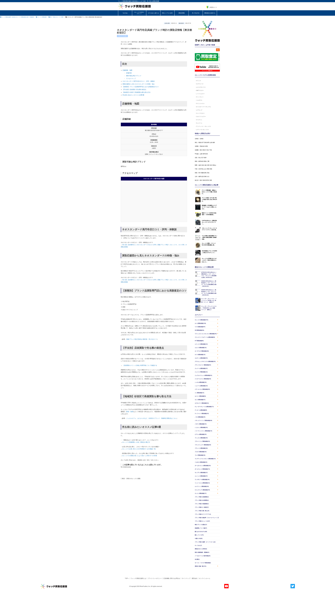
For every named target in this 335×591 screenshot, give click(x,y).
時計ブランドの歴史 (201, 524)
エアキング (199, 110)
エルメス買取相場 (200, 347)
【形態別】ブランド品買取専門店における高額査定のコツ (140, 86)
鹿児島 (207, 180)
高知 (208, 172)
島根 (211, 169)
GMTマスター (200, 90)
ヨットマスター (200, 113)
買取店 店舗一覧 (200, 566)
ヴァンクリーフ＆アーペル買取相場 (205, 337)
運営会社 (194, 578)
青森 (199, 142)
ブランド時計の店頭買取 (202, 497)
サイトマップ (186, 578)
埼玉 (207, 150)
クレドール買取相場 (201, 368)
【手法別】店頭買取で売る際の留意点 (134, 89)
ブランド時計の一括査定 (202, 507)
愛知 (205, 161)
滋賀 (199, 165)
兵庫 (208, 165)
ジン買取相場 (199, 392)
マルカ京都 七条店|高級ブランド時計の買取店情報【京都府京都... (209, 237)
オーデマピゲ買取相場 (202, 351)
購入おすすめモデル (201, 531)
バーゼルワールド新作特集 (202, 555)
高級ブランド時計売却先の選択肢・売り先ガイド (141, 339)
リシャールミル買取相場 (202, 483)
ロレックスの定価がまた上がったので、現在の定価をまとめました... (209, 260)
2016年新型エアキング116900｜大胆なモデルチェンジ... (209, 251)
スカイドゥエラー (201, 116)
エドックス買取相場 (201, 344)
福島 (213, 142)
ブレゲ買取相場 (200, 455)
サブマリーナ (199, 83)
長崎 (205, 176)
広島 (199, 169)
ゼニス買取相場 (200, 399)
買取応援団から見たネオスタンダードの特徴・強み (138, 84)
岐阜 (202, 161)
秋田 (208, 142)
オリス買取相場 (200, 354)
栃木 (203, 146)
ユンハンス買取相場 (201, 476)
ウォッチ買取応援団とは (138, 578)
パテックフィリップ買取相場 (203, 420)
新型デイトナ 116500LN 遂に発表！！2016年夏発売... (209, 213)
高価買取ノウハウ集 (201, 528)
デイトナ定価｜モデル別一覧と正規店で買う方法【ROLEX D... (209, 199)
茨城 (201, 146)
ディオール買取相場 (201, 410)
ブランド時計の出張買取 (202, 500)
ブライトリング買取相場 (202, 441)
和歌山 (214, 165)
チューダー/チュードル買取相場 (204, 406)
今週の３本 (198, 538)
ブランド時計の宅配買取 (202, 503)
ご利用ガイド (213, 7)
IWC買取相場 (199, 330)
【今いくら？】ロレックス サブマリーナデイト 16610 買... (209, 229)
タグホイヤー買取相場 (202, 403)
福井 (205, 157)
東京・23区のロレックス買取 (131, 478)
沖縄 (210, 180)
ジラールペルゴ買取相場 (202, 389)
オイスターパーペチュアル (203, 106)
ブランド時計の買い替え (202, 510)
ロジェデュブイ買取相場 (202, 490)
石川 (202, 157)
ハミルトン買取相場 (201, 427)
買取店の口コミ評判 (201, 548)
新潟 (206, 154)
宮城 (205, 142)
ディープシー (199, 97)
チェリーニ (199, 123)
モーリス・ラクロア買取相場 (203, 562)
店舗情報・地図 (127, 70)
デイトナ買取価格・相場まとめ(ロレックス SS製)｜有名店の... (209, 192)
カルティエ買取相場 (201, 358)
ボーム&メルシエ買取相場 (203, 465)
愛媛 (202, 172)
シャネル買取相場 (200, 382)
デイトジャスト (200, 103)
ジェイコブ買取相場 (201, 372)
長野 (203, 154)
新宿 (127, 411)
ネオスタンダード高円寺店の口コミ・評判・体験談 (138, 81)
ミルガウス (199, 100)
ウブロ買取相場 (200, 326)
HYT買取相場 (199, 340)
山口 (205, 169)
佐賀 (202, 176)
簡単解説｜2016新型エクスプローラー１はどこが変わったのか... (209, 207)
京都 (202, 165)
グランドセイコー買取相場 (203, 365)
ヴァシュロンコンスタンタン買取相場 (206, 333)
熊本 (201, 180)
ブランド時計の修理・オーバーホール (205, 542)
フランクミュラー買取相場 (203, 444)
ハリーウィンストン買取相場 (203, 431)
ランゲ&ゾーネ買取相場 (202, 479)
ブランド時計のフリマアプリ (203, 514)
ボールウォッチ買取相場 (202, 469)
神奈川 (204, 150)
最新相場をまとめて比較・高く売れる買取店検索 (145, 1)
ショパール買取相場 (201, 385)
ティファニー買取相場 (202, 413)
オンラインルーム (204, 578)
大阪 (205, 165)
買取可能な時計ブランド (133, 75)
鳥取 (208, 169)
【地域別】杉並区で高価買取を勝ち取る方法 (136, 92)
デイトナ (198, 80)
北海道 (201, 138)
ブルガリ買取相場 (200, 451)
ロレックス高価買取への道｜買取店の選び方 (136, 442)
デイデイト (199, 119)
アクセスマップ (131, 78)
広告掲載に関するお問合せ (171, 578)
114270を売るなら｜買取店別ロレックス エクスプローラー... (209, 222)
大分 (208, 176)
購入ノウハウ (199, 535)
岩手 (202, 142)
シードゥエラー (200, 93)
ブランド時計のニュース (202, 521)
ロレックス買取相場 (201, 320)
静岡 (199, 161)
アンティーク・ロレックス (203, 126)
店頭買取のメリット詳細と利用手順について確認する (140, 365)
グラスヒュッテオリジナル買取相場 (205, 361)
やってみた (198, 545)
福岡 (199, 176)
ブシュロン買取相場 (201, 437)
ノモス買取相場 (200, 417)
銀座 (132, 411)
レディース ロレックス (202, 129)
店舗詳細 (129, 73)
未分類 (197, 559)
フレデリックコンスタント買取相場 (205, 458)
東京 (201, 150)
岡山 (202, 169)
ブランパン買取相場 (201, 448)
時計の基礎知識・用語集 (202, 552)
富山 (199, 157)
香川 (199, 172)
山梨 (201, 154)
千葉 (210, 150)
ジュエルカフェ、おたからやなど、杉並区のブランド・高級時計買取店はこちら (151, 418)
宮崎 (203, 180)
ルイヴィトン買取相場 (202, 486)
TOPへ (127, 578)
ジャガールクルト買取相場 (203, 378)
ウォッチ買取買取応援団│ (125, 1)
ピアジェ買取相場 (200, 434)
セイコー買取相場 (200, 396)
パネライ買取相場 (200, 424)
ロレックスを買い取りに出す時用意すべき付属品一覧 (139, 449)
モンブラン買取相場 (201, 472)
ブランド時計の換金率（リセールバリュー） (207, 517)
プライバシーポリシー (155, 578)
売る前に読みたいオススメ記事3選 (133, 95)
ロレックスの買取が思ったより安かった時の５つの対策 (139, 455)
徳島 (205, 172)
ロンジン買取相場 (200, 493)
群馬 (206, 146)
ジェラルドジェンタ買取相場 (203, 375)
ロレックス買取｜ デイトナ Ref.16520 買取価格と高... (209, 244)
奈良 (211, 165)
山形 (211, 142)
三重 (208, 161)
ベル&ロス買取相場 (201, 462)
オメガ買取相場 (200, 323)
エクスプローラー (201, 87)
